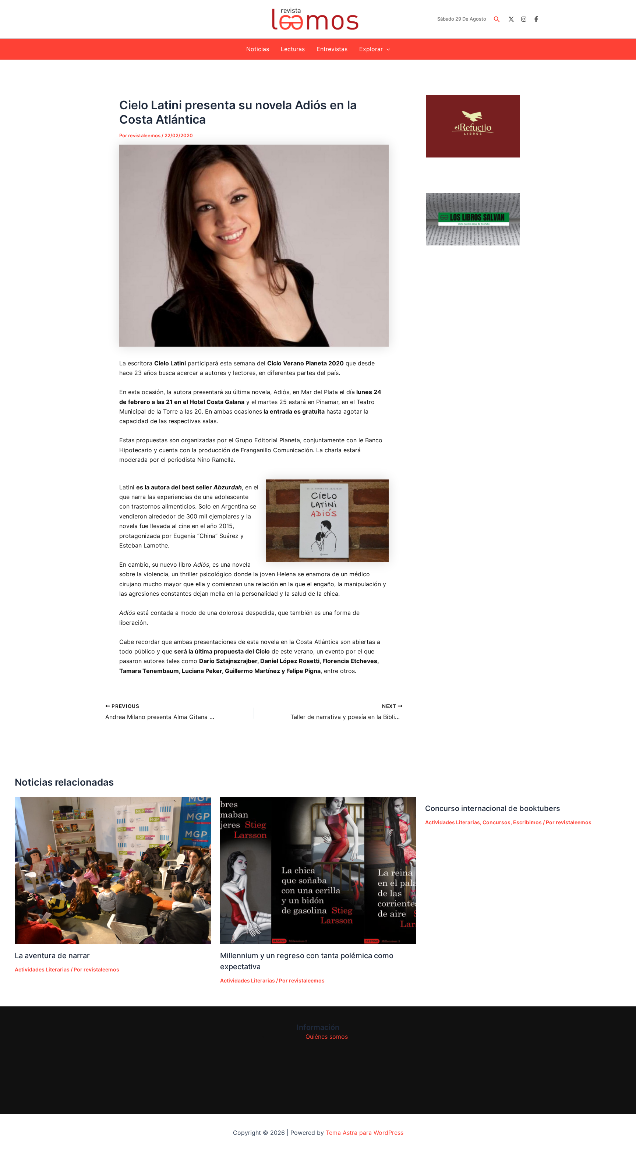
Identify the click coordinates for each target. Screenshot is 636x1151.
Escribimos (527, 822)
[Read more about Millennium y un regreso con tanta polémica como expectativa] (318, 870)
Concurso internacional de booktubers (492, 808)
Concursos (496, 822)
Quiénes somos (326, 1036)
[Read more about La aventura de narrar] (113, 870)
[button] (497, 19)
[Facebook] (536, 19)
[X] (511, 19)
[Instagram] (523, 19)
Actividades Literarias (42, 969)
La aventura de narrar (52, 955)
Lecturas (293, 49)
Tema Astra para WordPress (364, 1132)
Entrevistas (332, 49)
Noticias (257, 49)
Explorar (371, 49)
